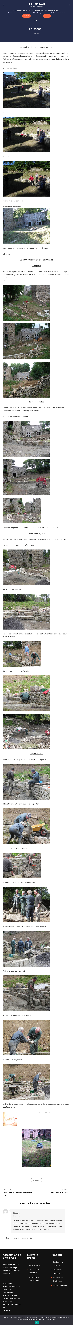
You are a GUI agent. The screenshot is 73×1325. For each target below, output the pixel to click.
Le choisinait (36, 4)
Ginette (16, 1213)
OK (37, 1322)
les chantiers (36, 1180)
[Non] (71, 1320)
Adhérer (46, 16)
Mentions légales (60, 1285)
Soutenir (26, 16)
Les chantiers (34, 1265)
